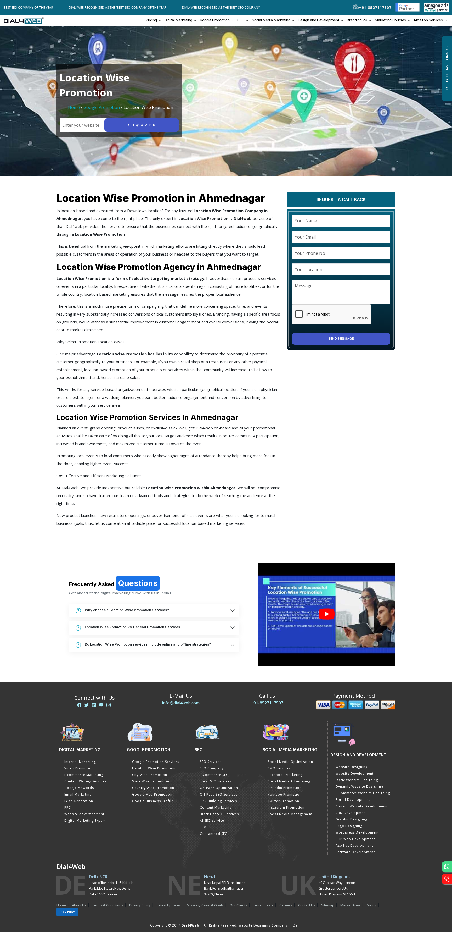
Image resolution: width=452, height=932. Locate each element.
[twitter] (86, 705)
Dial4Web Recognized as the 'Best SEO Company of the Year (90, 7)
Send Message (341, 339)
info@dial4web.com (181, 703)
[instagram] (108, 705)
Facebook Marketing (285, 775)
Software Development (355, 852)
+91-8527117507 (267, 703)
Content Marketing (215, 807)
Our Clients (238, 905)
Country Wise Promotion (153, 788)
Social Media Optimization (290, 761)
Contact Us (306, 905)
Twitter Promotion (283, 801)
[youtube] (101, 705)
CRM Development (351, 812)
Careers (285, 905)
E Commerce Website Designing (363, 793)
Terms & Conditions (107, 905)
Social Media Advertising (289, 781)
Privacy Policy (140, 905)
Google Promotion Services (155, 761)
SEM (203, 827)
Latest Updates (169, 905)
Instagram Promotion (286, 807)
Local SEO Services (216, 781)
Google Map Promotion (152, 794)
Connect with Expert (446, 68)
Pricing (151, 20)
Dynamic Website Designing (359, 786)
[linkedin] (94, 705)
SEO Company (212, 768)
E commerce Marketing (83, 775)
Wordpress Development (357, 832)
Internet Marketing (80, 761)
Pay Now (67, 911)
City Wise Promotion (149, 775)
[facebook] (79, 705)
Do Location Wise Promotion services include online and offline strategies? (148, 644)
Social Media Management (290, 814)
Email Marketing (78, 794)
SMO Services (279, 768)
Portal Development (353, 799)
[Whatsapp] (447, 866)
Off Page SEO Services (219, 794)
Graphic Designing (351, 819)
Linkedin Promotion (285, 788)
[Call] (447, 879)
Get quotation (141, 125)
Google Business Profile (152, 801)
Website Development (355, 773)
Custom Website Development (362, 806)
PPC (67, 807)
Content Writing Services (85, 781)
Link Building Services (218, 801)
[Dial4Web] (25, 20)
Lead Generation (78, 801)
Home (74, 107)
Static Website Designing (357, 780)
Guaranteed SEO (214, 833)
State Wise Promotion (150, 781)
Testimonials (263, 905)
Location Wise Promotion (154, 768)
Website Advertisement (84, 814)
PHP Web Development (355, 839)
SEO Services (211, 761)
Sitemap (327, 905)
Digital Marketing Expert (85, 820)
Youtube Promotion (285, 794)
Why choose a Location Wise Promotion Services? (127, 610)
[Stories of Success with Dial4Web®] (327, 614)
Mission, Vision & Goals (205, 905)
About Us (79, 905)
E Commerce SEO (214, 775)
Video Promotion (79, 768)
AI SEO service (212, 820)
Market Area (350, 905)
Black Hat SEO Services (219, 814)
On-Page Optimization (219, 788)
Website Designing (352, 767)
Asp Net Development (354, 845)
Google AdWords (79, 788)
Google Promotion (101, 107)
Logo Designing (349, 826)
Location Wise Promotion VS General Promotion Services (132, 627)
